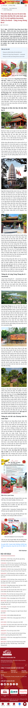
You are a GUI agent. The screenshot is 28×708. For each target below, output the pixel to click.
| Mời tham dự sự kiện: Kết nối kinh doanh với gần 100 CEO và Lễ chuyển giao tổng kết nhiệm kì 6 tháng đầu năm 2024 (14, 602)
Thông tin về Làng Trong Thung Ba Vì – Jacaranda (14, 54)
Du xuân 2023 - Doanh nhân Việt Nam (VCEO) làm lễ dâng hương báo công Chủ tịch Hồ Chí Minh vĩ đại (14, 546)
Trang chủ (5, 8)
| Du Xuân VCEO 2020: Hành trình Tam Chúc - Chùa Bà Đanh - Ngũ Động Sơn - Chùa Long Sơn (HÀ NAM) (14, 626)
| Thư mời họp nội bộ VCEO (10, 630)
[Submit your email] (25, 665)
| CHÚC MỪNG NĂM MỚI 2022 (11, 615)
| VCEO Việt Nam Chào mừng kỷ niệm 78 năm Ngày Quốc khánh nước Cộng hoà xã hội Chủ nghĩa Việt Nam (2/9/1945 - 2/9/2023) (14, 581)
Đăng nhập (12, 5)
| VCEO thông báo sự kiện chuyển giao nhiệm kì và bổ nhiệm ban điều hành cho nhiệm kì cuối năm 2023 (14, 575)
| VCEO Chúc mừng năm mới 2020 (12, 622)
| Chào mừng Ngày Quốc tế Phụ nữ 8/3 (13, 598)
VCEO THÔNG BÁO (7, 10)
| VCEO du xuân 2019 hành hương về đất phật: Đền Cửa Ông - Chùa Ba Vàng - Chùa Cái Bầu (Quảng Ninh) (13, 643)
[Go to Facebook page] (2, 684)
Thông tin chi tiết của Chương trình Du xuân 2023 (13, 56)
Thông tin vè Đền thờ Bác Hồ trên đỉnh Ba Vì (12, 52)
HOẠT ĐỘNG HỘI (13, 8)
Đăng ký (5, 5)
